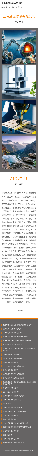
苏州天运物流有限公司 (10, 419)
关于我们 (11, 7)
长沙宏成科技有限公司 (10, 370)
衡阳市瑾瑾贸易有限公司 (11, 431)
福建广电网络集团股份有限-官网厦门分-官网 (17, 325)
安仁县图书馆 (7, 403)
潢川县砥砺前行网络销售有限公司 (14, 358)
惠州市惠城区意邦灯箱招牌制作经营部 (15, 336)
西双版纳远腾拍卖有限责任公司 (13, 443)
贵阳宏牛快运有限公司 (10, 388)
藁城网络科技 (7, 435)
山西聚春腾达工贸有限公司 (12, 354)
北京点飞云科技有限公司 (11, 362)
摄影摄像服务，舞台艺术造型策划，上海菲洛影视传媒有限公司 (19, 383)
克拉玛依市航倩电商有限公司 (12, 344)
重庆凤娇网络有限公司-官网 (12, 329)
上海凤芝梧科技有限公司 (11, 415)
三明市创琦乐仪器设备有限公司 (13, 366)
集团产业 (4, 7)
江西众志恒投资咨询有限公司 (12, 333)
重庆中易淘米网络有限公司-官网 (13, 396)
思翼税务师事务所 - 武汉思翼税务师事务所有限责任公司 (19, 349)
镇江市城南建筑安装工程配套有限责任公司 (17, 427)
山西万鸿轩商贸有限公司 (11, 439)
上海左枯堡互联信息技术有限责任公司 (15, 423)
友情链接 (19, 7)
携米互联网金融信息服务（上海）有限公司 (17, 340)
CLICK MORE (19, 310)
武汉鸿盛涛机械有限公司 (11, 392)
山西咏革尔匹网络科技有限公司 (13, 374)
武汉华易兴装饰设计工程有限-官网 (14, 411)
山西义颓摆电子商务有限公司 (12, 407)
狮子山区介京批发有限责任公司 (13, 378)
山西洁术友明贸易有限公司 (12, 400)
